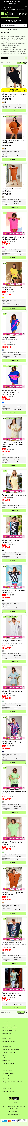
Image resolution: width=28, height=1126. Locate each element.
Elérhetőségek (6, 1060)
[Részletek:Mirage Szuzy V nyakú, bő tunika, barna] (14, 879)
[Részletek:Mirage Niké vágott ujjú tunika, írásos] (14, 728)
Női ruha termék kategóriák (9, 1028)
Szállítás (4, 1058)
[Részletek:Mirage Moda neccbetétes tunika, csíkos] (14, 577)
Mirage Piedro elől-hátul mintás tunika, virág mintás (14, 944)
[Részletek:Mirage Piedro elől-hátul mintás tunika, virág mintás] (14, 929)
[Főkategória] (1, 30)
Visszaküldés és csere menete (10, 17)
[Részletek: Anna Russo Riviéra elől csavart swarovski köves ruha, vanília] (14, 429)
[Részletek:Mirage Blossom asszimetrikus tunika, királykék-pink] (14, 324)
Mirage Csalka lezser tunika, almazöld (14, 793)
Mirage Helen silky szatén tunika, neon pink (13, 238)
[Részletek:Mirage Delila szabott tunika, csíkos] (14, 526)
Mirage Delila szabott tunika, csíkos (11, 541)
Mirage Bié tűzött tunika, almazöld (12, 843)
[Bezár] (26, 6)
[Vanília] (3, 455)
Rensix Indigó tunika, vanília (14, 495)
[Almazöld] (3, 802)
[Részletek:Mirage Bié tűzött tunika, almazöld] (14, 828)
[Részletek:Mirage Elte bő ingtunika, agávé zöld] (14, 677)
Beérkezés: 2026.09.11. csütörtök (14, 91)
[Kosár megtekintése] (25, 13)
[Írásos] (3, 752)
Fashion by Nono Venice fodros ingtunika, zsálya (12, 994)
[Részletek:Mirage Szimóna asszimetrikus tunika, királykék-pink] (14, 376)
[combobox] (14, 25)
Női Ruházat (7, 29)
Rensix (4, 1036)
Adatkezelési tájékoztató (9, 1052)
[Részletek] (14, 110)
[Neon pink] (3, 247)
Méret (4, 105)
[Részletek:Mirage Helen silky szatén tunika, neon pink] (14, 223)
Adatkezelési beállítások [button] (8, 1063)
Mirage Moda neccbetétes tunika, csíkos (13, 591)
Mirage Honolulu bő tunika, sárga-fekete (13, 288)
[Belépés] (22, 13)
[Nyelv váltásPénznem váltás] (19, 13)
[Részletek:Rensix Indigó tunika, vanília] (14, 481)
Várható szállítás (7, 151)
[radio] (18, 63)
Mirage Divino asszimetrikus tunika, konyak (14, 141)
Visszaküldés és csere (8, 1073)
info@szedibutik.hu (7, 1076)
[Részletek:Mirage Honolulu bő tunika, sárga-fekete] (14, 274)
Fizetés (4, 1055)
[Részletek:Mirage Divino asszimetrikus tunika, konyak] (14, 127)
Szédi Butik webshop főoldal (9, 1025)
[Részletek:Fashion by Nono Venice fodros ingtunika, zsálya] (14, 979)
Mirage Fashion (6, 1033)
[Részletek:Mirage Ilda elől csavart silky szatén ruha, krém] (14, 627)
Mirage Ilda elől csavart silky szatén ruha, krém (12, 642)
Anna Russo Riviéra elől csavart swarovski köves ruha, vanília (12, 444)
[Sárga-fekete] (3, 298)
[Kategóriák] (2, 13)
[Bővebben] (23, 53)
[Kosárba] (14, 1007)
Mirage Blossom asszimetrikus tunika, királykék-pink (11, 340)
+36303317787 (15, 22)
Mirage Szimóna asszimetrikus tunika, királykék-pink (11, 392)
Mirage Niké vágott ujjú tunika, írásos (12, 742)
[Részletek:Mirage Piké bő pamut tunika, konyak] (14, 175)
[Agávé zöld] (3, 701)
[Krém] (3, 651)
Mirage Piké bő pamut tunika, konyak (11, 190)
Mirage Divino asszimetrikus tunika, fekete (14, 95)
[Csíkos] (3, 550)
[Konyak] (3, 102)
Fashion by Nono (6, 1039)
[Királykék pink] (3, 350)
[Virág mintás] (3, 953)
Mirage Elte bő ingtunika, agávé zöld (12, 692)
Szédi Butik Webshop (8, 1091)
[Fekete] (5, 102)
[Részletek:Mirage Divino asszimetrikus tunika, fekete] (14, 76)
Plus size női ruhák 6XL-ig (9, 1041)
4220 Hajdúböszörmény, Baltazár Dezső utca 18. (13, 1082)
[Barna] (3, 903)
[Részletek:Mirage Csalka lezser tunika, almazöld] (14, 778)
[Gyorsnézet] (23, 86)
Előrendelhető (14, 89)
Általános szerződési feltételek (10, 1049)
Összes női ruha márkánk (9, 1030)
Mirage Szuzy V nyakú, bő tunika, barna (12, 893)
